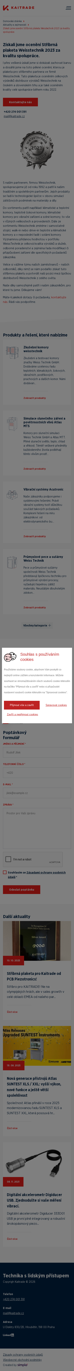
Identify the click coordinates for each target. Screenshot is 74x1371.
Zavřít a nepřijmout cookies (22, 714)
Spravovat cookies (56, 705)
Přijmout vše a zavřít (22, 705)
